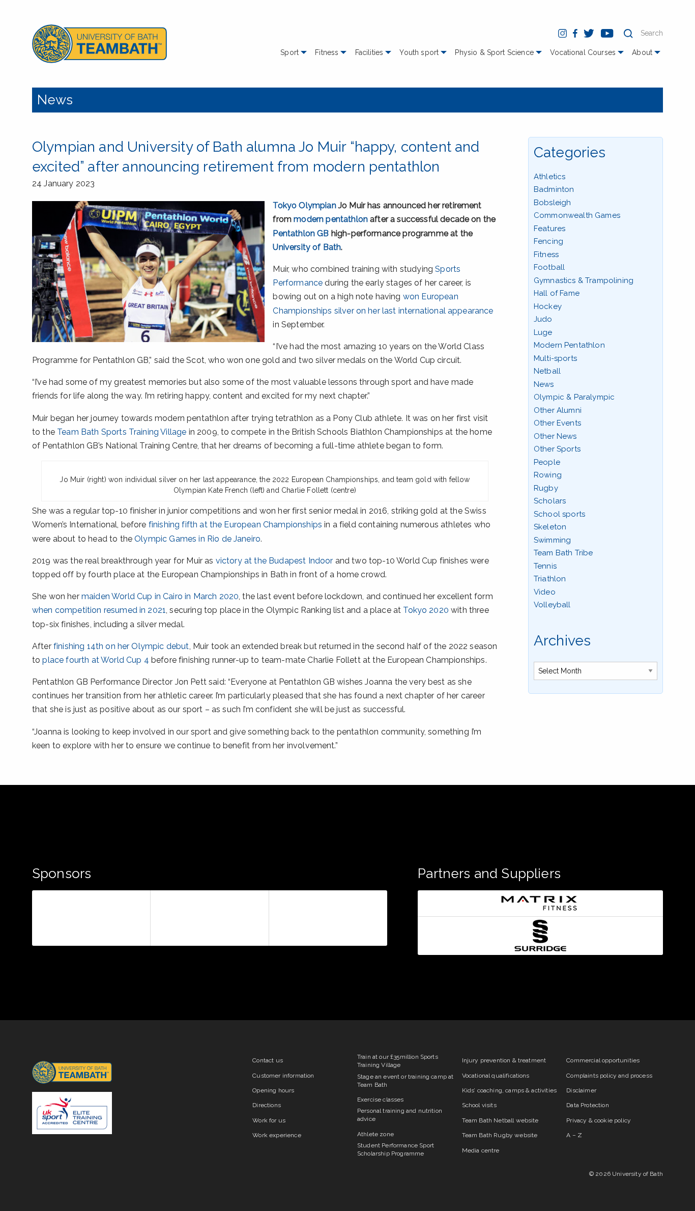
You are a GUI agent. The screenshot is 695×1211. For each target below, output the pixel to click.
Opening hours (273, 1090)
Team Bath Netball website (500, 1120)
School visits (479, 1105)
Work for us (268, 1120)
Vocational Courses (583, 52)
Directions (266, 1105)
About (642, 52)
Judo (543, 319)
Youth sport (419, 52)
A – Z (574, 1135)
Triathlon (550, 578)
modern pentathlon (331, 219)
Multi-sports (555, 358)
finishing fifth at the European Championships (235, 524)
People (547, 462)
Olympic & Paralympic (574, 397)
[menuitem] (294, 56)
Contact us (267, 1060)
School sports (559, 514)
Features (549, 228)
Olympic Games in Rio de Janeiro (197, 539)
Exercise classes (380, 1099)
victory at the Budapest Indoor (274, 561)
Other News (555, 436)
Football (549, 267)
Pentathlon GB (301, 233)
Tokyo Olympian (304, 205)
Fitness (326, 52)
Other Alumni (558, 410)
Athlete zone (375, 1134)
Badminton (554, 189)
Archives (562, 640)
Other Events (557, 423)
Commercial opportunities (603, 1060)
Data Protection (587, 1105)
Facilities (369, 52)
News (55, 99)
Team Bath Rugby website (500, 1135)
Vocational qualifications (496, 1075)
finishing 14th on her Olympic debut (121, 646)
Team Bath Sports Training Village (121, 432)
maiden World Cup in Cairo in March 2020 (160, 596)
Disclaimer (581, 1090)
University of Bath (307, 247)
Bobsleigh (552, 202)
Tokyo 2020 (426, 610)
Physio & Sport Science (494, 52)
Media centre (481, 1150)
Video (545, 592)
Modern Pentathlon (569, 345)
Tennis (545, 566)
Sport (289, 52)
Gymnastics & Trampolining (583, 280)
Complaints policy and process (609, 1075)
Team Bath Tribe (563, 552)
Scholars (550, 500)
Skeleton (550, 526)
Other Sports (557, 449)
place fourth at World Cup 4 (95, 660)
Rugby (546, 488)
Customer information (283, 1075)
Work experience (276, 1135)
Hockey (548, 306)
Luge (543, 332)
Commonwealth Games (577, 215)
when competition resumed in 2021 (99, 610)
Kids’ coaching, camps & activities (509, 1090)
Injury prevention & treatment (504, 1060)
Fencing (548, 241)
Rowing (548, 475)
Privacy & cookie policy (598, 1120)
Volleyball (552, 604)
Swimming (552, 540)
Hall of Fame (557, 293)
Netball (547, 371)
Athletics (549, 176)
